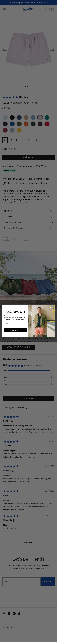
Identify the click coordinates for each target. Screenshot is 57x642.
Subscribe (15, 330)
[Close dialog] (52, 307)
